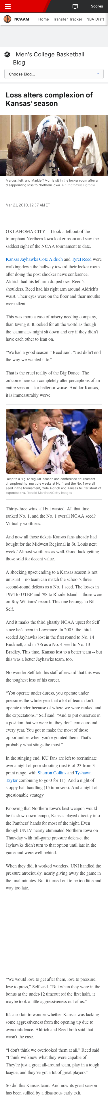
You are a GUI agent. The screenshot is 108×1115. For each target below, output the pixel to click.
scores (97, 6)
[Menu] (8, 6)
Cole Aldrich (51, 259)
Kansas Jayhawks (22, 259)
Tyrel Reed (82, 259)
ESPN (30, 6)
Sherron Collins (52, 772)
